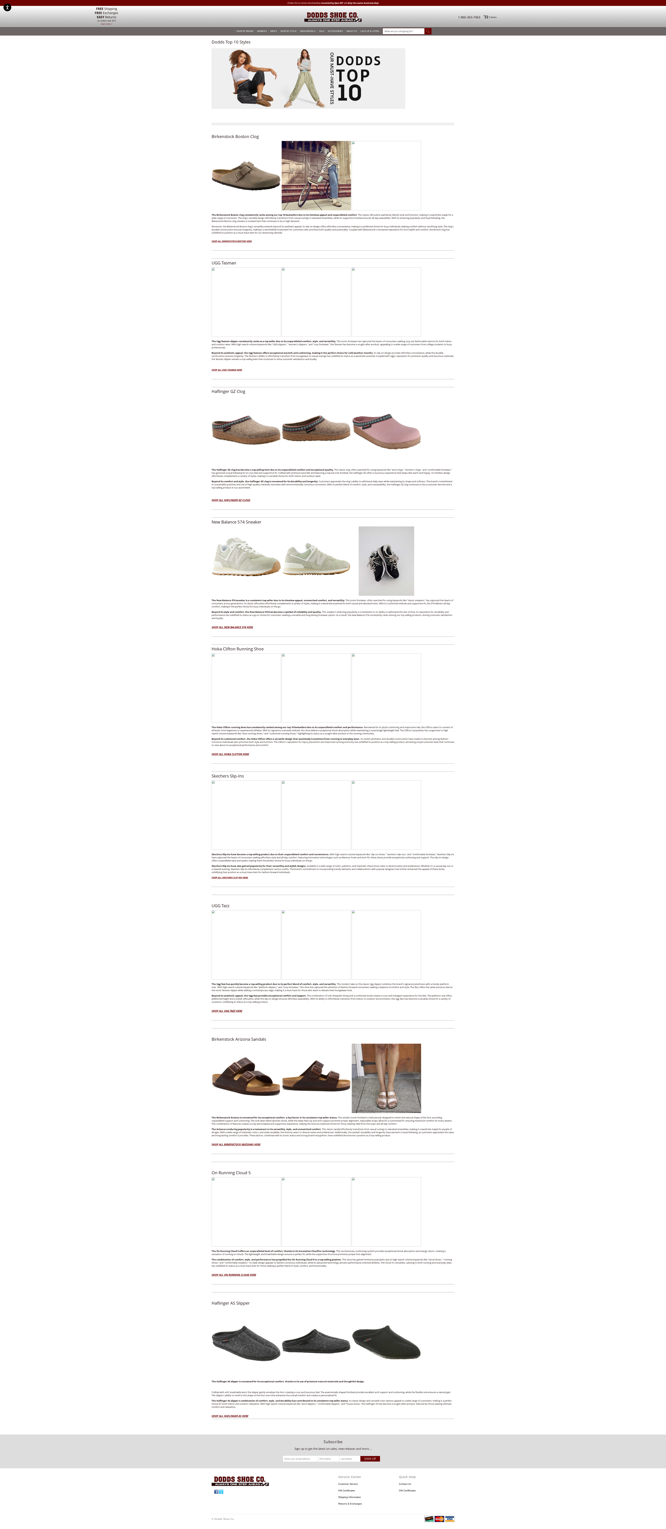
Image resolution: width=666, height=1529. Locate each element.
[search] (403, 31)
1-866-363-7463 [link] (469, 17)
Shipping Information (349, 1497)
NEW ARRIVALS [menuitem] (307, 31)
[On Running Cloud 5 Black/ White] (386, 1245)
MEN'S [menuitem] (273, 31)
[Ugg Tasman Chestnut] (281, 335)
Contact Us (405, 1484)
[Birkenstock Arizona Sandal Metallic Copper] (386, 1112)
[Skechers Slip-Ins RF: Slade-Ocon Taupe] (281, 849)
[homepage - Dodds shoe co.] (333, 17)
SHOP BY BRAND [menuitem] (245, 31)
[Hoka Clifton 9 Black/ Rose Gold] (281, 721)
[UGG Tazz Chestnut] (281, 978)
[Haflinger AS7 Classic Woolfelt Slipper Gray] (281, 1376)
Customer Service (348, 1484)
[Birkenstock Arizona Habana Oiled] (281, 1112)
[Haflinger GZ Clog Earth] (281, 464)
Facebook (216, 1492)
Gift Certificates (346, 1490)
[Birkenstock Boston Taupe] (281, 209)
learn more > (106, 24)
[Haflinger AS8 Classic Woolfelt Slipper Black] (386, 1376)
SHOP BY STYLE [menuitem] (288, 31)
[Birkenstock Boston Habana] (386, 209)
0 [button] (493, 17)
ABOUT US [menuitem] (351, 31)
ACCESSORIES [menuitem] (335, 31)
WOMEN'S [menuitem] (262, 31)
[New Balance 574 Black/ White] (386, 594)
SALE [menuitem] (321, 31)
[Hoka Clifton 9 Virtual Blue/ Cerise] (386, 721)
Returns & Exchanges (350, 1503)
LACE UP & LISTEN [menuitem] (369, 31)
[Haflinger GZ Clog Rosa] (386, 464)
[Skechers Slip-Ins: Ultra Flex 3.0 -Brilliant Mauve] (386, 849)
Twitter (221, 1492)
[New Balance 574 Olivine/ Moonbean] (281, 594)
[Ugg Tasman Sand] (386, 978)
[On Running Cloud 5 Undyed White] (281, 1245)
